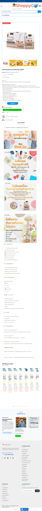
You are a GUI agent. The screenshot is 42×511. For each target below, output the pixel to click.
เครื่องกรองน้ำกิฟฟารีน (25, 455)
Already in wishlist (8, 107)
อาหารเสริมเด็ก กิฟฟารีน (26, 462)
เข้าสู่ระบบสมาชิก (24, 480)
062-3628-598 (20, 433)
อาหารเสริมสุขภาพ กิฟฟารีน (26, 460)
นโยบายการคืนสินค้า (5, 500)
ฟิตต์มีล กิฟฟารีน (24, 451)
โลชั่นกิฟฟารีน (24, 471)
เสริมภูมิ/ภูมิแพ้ (24, 464)
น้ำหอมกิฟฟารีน (24, 477)
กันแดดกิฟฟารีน (4, 491)
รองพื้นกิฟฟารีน (24, 466)
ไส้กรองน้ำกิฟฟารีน (25, 457)
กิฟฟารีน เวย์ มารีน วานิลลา (32, 377)
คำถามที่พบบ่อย (4, 498)
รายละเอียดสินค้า (21, 122)
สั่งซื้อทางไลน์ (7, 109)
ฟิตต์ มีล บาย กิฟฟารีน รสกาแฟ (4, 378)
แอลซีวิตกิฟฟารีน (5, 493)
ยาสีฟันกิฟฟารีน (24, 473)
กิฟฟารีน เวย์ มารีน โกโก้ (37, 377)
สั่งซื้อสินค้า (26, 509)
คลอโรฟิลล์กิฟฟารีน (5, 495)
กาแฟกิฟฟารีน (24, 453)
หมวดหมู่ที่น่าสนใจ (6, 15)
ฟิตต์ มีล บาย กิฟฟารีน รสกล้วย (15, 378)
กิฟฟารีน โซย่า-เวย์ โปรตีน (20, 378)
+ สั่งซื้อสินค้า (12, 103)
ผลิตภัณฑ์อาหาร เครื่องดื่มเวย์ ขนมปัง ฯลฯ (12, 72)
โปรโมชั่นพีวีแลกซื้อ (25, 449)
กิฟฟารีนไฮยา (24, 468)
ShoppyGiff (12, 505)
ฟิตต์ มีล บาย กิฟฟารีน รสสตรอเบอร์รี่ (9, 378)
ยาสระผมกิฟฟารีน (5, 487)
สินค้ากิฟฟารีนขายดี (25, 475)
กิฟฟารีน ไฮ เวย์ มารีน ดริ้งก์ (26, 378)
